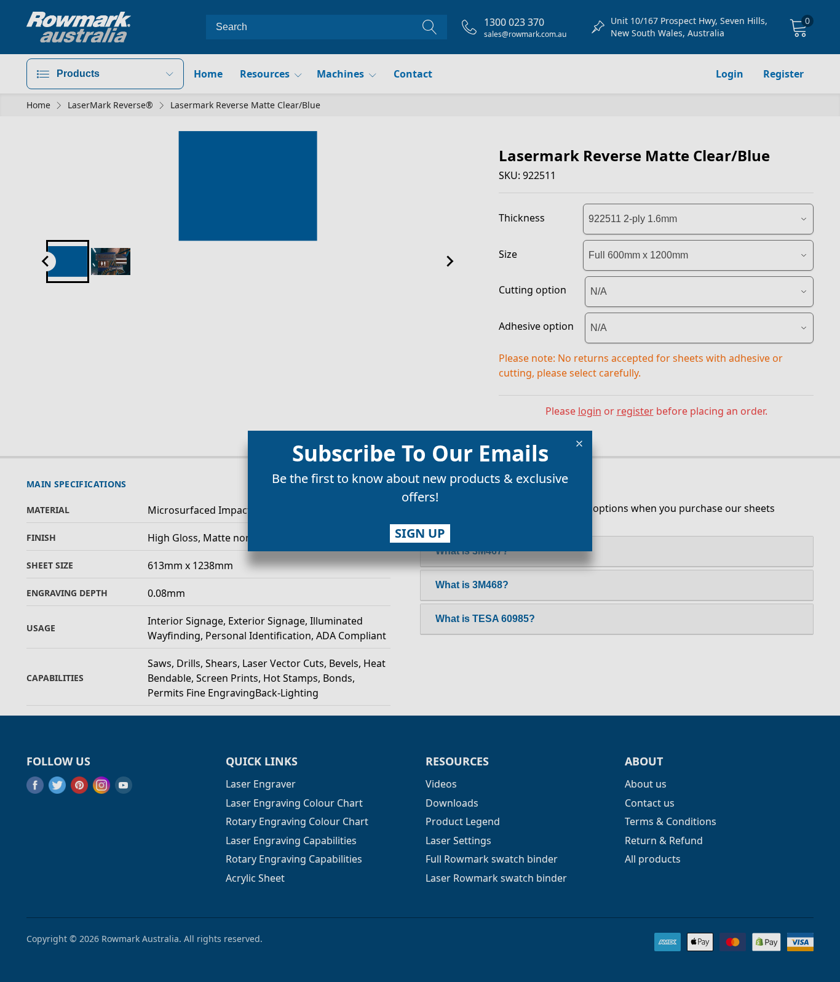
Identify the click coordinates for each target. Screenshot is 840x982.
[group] (420, 490)
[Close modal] (579, 443)
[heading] (420, 453)
